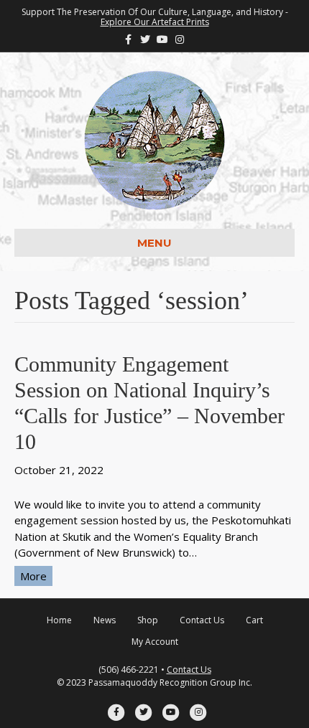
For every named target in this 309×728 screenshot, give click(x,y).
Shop (147, 620)
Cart (254, 620)
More (33, 576)
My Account (155, 641)
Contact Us (202, 620)
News (104, 620)
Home (59, 620)
